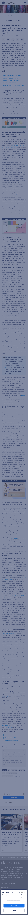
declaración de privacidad (13, 900)
